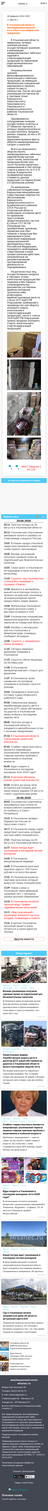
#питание (31, 1121)
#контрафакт (7, 988)
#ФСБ (31, 988)
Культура (6, 1185)
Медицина (7, 1119)
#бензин (6, 1310)
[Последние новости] (37, 516)
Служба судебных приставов (14, 1499)
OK (33, 469)
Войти (44, 3)
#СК (16, 988)
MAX (24, 466)
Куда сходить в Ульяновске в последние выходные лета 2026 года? (21, 1194)
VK (28, 469)
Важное (6, 1249)
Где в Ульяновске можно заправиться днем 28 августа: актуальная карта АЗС (20, 1315)
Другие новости (24, 939)
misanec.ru (7, 1408)
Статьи (25, 985)
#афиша (6, 1188)
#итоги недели (8, 1052)
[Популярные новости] (42, 516)
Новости (16, 985)
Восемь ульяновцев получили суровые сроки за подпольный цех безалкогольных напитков (22, 994)
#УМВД (24, 988)
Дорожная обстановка (11, 1049)
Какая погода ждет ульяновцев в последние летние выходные (21, 1256)
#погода (6, 1252)
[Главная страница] (23, 3)
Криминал (7, 985)
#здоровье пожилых (18, 1121)
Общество (24, 1249)
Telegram (34, 466)
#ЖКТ (5, 1121)
